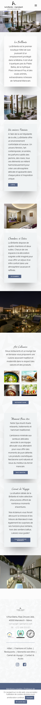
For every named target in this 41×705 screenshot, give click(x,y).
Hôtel (9, 648)
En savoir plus (21, 702)
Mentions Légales (14, 689)
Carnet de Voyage (15, 655)
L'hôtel (13, 184)
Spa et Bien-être (20, 472)
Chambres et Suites (23, 648)
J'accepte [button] (29, 698)
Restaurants (9, 652)
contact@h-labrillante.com (20, 624)
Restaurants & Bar (20, 402)
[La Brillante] (13, 5)
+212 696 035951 (22, 627)
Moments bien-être (26, 652)
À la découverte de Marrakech (21, 540)
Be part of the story (20, 21)
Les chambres (15, 276)
